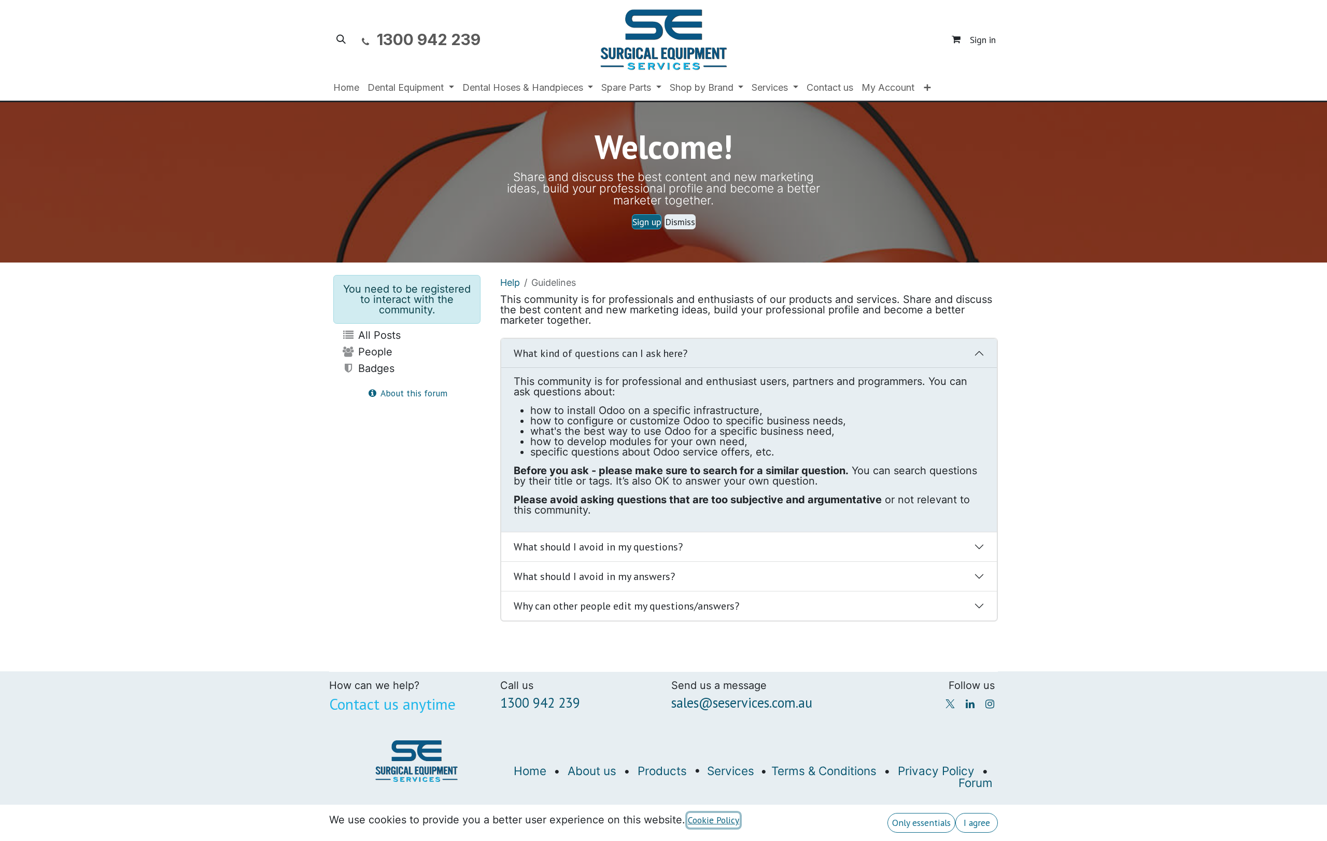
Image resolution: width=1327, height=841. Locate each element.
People (373, 352)
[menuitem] (346, 87)
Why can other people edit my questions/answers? (626, 606)
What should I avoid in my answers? (594, 576)
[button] (341, 39)
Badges (374, 368)
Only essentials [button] (921, 823)
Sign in (983, 40)
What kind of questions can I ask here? (600, 353)
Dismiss (680, 222)
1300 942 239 (540, 702)
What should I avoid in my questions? (598, 547)
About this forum (412, 393)
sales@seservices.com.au (741, 702)
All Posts (378, 335)
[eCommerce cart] (956, 39)
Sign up (646, 222)
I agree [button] (977, 823)
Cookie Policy (713, 820)
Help (510, 282)
